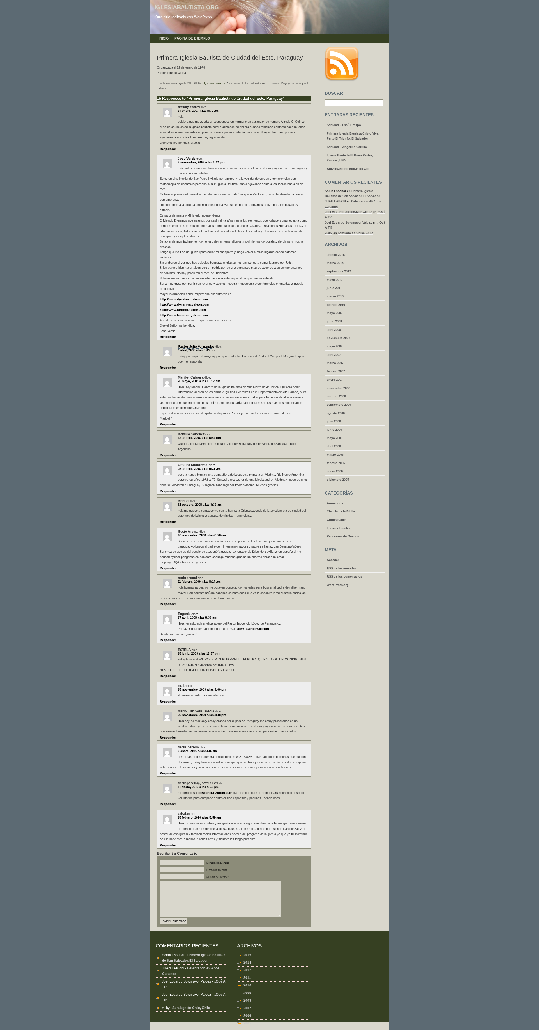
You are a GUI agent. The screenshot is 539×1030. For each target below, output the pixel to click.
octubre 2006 (336, 396)
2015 (247, 955)
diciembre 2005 (338, 479)
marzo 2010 (335, 296)
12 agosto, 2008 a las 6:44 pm (199, 437)
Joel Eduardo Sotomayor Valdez (348, 211)
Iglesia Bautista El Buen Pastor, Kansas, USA (350, 158)
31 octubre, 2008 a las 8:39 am (200, 504)
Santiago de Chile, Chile (355, 232)
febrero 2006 (336, 463)
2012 (247, 970)
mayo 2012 (334, 279)
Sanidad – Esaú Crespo (344, 125)
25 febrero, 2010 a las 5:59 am (199, 817)
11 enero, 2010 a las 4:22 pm (198, 787)
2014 (247, 963)
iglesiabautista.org (186, 7)
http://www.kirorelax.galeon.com (184, 315)
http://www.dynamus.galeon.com (184, 304)
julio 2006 (334, 421)
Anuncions (335, 503)
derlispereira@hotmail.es (214, 792)
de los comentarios (344, 576)
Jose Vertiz (186, 159)
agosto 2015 (336, 254)
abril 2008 (334, 329)
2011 (247, 978)
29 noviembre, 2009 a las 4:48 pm (202, 715)
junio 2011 (334, 288)
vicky (328, 232)
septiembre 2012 (339, 271)
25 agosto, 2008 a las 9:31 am (199, 468)
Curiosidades (336, 519)
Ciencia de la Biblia (341, 511)
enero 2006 (335, 471)
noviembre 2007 (338, 337)
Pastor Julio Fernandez (196, 346)
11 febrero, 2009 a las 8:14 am (199, 581)
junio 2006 (334, 429)
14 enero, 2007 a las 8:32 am (198, 110)
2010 (247, 985)
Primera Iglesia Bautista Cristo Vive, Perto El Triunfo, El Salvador (353, 136)
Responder (168, 149)
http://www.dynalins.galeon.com (184, 299)
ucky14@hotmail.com (253, 628)
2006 (247, 1016)
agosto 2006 (336, 413)
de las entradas (341, 568)
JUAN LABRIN (335, 201)
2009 (247, 993)
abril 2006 (334, 446)
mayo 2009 (334, 313)
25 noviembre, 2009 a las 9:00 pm (202, 689)
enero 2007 (335, 379)
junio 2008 (334, 321)
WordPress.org (338, 585)
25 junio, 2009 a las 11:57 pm (199, 653)
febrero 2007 (336, 371)
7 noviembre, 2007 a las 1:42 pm (201, 162)
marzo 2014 (335, 263)
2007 (247, 1008)
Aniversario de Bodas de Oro (348, 168)
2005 (247, 1023)
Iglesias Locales (214, 83)
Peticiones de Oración (343, 536)
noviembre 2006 (338, 388)
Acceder (333, 560)
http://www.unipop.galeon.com (183, 309)
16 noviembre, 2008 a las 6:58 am (202, 535)
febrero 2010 (336, 304)
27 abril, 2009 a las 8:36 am (197, 617)
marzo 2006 (335, 454)
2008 (247, 1000)
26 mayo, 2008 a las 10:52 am (199, 381)
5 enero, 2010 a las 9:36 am (197, 751)
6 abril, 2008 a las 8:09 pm (196, 350)
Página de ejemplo (192, 38)
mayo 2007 (334, 346)
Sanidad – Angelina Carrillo (347, 147)
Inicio (164, 38)
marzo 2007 (335, 362)
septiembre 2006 (339, 404)
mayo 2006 (334, 438)
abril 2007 (334, 354)
